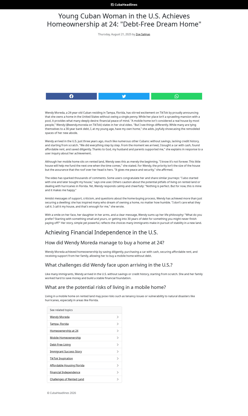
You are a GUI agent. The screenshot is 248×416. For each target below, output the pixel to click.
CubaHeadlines (125, 5)
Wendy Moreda (60, 317)
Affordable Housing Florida (67, 365)
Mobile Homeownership (65, 338)
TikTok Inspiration (61, 358)
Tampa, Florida (59, 324)
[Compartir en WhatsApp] (176, 96)
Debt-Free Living (60, 344)
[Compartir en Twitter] (124, 96)
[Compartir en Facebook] (71, 96)
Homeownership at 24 (64, 331)
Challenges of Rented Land (67, 379)
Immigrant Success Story (66, 351)
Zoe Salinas (143, 34)
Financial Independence (65, 372)
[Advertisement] (124, 64)
